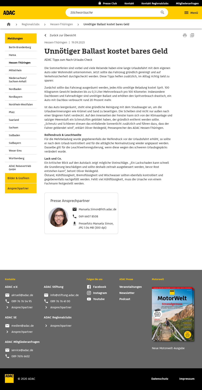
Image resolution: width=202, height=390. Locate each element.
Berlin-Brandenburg (20, 47)
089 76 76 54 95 (21, 301)
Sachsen (13, 127)
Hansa (12, 55)
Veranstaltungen (130, 287)
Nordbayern (15, 96)
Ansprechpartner (18, 188)
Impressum (187, 379)
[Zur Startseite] (9, 13)
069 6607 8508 (88, 216)
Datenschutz (159, 379)
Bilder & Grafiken (18, 178)
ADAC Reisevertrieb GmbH (20, 167)
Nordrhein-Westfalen (21, 104)
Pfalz (12, 112)
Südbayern (15, 143)
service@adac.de (22, 350)
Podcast (124, 299)
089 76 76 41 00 (60, 301)
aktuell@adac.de (22, 295)
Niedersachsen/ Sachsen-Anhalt (18, 79)
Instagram (100, 293)
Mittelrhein (15, 70)
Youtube (99, 299)
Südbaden (14, 135)
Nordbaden (15, 89)
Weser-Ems (15, 150)
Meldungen (15, 38)
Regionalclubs (30, 24)
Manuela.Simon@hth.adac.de (97, 209)
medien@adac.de (22, 325)
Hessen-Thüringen (61, 24)
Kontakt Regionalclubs (154, 3)
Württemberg (16, 158)
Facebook (99, 287)
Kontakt (129, 3)
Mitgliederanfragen (187, 3)
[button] (162, 12)
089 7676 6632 (20, 356)
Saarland (14, 120)
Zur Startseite (8, 24)
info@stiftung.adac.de (64, 295)
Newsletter (127, 293)
